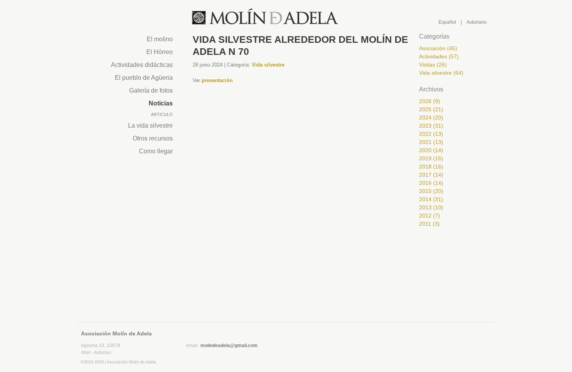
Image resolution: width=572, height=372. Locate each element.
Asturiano (477, 22)
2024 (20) (431, 117)
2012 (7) (429, 215)
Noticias (161, 103)
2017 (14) (431, 175)
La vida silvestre (150, 125)
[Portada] (265, 16)
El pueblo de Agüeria (144, 77)
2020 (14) (431, 150)
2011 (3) (429, 224)
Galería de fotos (151, 90)
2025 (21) (431, 109)
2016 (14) (431, 183)
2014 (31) (431, 199)
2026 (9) (429, 101)
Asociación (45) (438, 48)
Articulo (162, 114)
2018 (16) (431, 166)
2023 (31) (431, 126)
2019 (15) (431, 158)
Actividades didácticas (142, 64)
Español (447, 22)
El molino (160, 39)
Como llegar (156, 151)
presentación (217, 80)
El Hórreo (159, 52)
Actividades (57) (439, 56)
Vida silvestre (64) (441, 73)
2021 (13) (431, 142)
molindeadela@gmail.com (229, 345)
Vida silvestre (268, 65)
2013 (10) (431, 207)
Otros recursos (153, 138)
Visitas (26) (433, 64)
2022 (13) (431, 134)
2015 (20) (431, 191)
